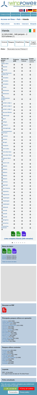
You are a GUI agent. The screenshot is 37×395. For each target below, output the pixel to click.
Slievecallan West (7, 155)
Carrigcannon (5, 194)
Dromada (5, 363)
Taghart (4, 118)
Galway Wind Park (7, 322)
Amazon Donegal (7, 329)
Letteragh (4, 142)
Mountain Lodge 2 (7, 106)
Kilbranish (4, 67)
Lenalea (4, 351)
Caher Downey (6, 188)
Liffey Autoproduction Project (5, 98)
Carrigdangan (5, 198)
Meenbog (5, 331)
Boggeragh (5, 185)
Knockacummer (6, 334)
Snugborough (5, 115)
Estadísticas (20, 42)
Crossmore (5, 136)
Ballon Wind (5, 63)
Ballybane (4, 166)
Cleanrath (4, 210)
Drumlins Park (6, 350)
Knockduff (5, 340)
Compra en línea (5, 14)
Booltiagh (4, 122)
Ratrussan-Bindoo (7, 112)
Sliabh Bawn (5, 341)
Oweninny (5, 327)
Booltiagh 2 (5, 125)
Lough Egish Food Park (8, 357)
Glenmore (4, 139)
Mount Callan (5, 148)
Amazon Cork (5, 163)
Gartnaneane (5, 90)
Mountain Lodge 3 (7, 109)
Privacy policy (24, 392)
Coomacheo (5, 223)
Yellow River (5, 324)
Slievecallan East (6, 152)
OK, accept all (11, 389)
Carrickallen (5, 78)
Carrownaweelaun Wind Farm (6, 132)
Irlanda (4, 256)
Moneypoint (5, 145)
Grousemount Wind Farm (9, 325)
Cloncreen (5, 337)
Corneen (4, 87)
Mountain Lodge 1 (7, 103)
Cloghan (4, 353)
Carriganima (5, 191)
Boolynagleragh (6, 128)
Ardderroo (5, 321)
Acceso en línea (16, 14)
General (4, 42)
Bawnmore (5, 182)
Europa (4, 257)
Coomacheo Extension (4, 227)
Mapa (27, 42)
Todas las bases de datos (9, 261)
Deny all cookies (27, 389)
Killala (4, 360)
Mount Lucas (5, 335)
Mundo (4, 259)
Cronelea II (5, 362)
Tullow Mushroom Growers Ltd (6, 73)
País (19, 19)
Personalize (13, 392)
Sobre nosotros (26, 14)
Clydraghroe (5, 220)
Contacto (34, 14)
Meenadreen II (6, 332)
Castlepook (5, 207)
